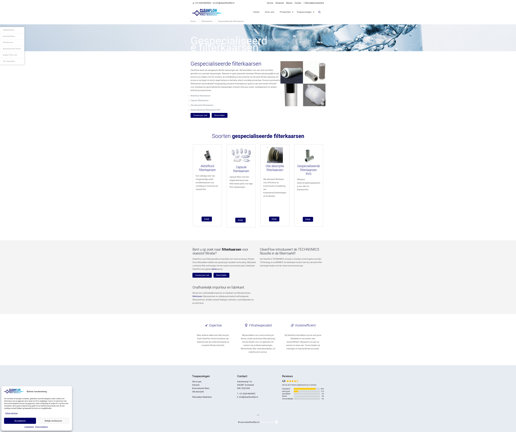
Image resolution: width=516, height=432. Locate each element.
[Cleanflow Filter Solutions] (207, 12)
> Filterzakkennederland (313, 3)
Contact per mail (200, 115)
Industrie (196, 385)
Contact (298, 3)
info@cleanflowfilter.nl (224, 3)
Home (193, 21)
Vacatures (279, 3)
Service (270, 3)
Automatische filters (200, 388)
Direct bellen (219, 115)
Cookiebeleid (29, 427)
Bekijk (206, 219)
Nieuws (289, 3)
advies (214, 269)
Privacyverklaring (41, 427)
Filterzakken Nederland (202, 397)
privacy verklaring (267, 422)
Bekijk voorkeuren (53, 421)
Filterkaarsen (206, 21)
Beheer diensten (11, 413)
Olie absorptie (198, 392)
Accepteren (20, 421)
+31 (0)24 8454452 (203, 3)
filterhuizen (197, 296)
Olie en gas (196, 382)
